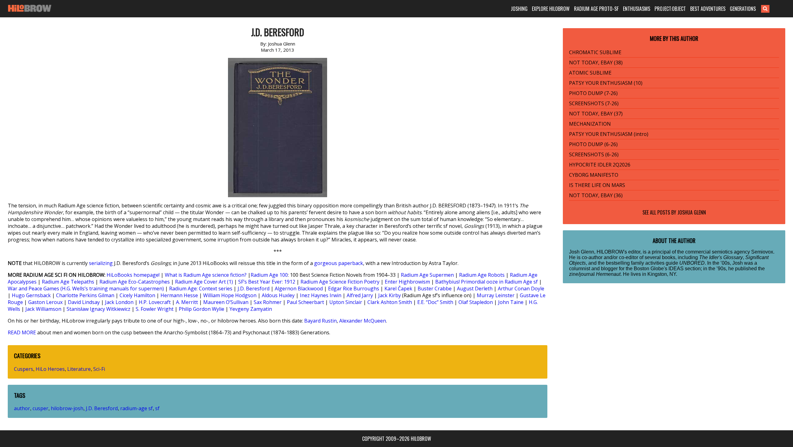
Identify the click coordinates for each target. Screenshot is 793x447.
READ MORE (22, 332)
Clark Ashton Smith (389, 302)
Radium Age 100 (269, 274)
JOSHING (519, 8)
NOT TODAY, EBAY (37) (596, 113)
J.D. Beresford (253, 288)
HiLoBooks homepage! (133, 274)
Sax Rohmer (268, 302)
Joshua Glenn (691, 212)
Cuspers (23, 369)
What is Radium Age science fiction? (206, 274)
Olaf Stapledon (475, 302)
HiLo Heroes (50, 369)
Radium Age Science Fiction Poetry (339, 281)
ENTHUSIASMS (636, 8)
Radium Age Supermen (427, 274)
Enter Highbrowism (407, 281)
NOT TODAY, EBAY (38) (596, 62)
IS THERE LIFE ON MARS (597, 185)
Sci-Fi (99, 369)
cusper (40, 408)
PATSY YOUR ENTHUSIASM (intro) (608, 134)
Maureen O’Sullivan (225, 302)
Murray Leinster (496, 295)
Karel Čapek (398, 288)
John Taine (511, 302)
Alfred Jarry (360, 295)
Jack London (119, 302)
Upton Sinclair (345, 302)
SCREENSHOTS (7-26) (594, 103)
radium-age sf (136, 408)
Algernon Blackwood (299, 288)
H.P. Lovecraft (155, 302)
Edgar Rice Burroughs (353, 288)
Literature (79, 369)
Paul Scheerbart (305, 302)
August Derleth (475, 288)
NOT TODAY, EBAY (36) (596, 195)
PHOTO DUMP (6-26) (593, 144)
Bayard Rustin (320, 320)
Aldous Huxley (278, 295)
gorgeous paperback (338, 263)
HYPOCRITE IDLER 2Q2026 (599, 164)
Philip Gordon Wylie (201, 309)
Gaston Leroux (45, 302)
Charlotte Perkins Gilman (85, 295)
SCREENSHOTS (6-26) (594, 154)
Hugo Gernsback (31, 295)
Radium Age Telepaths (68, 281)
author (22, 408)
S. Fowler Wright (154, 309)
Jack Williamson (43, 309)
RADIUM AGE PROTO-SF (596, 8)
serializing (101, 263)
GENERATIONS (743, 8)
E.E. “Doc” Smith (435, 302)
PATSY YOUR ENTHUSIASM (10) (605, 83)
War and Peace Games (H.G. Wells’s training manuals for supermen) (86, 288)
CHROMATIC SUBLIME (595, 52)
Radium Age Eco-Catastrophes (134, 281)
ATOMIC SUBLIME (590, 72)
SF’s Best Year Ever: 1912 (266, 281)
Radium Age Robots (482, 274)
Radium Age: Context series (200, 288)
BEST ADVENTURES (707, 8)
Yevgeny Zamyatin (251, 309)
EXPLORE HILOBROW (551, 8)
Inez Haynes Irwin (320, 295)
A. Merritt (187, 302)
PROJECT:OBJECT (670, 8)
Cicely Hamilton (137, 295)
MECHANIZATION (590, 123)
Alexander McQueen (362, 320)
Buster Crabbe (435, 288)
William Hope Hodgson (229, 295)
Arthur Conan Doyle (521, 288)
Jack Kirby (389, 295)
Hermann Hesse (179, 295)
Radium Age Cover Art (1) (204, 281)
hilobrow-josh (67, 408)
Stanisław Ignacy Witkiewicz (98, 309)
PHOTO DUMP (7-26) (593, 93)
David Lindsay (84, 302)
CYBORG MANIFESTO (593, 174)
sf (157, 408)
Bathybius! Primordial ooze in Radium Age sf (486, 281)
